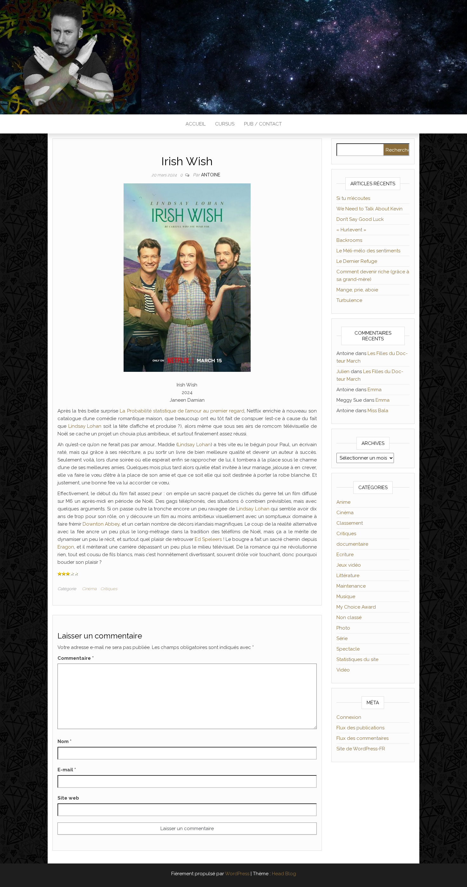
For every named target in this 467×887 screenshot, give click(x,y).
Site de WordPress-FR (360, 749)
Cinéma (89, 588)
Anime (343, 502)
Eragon (66, 547)
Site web (68, 798)
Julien (342, 371)
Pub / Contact (263, 124)
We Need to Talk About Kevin (369, 209)
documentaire (352, 544)
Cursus (224, 124)
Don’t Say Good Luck (360, 219)
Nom (64, 741)
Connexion (348, 717)
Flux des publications (360, 728)
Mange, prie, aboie (357, 290)
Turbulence (349, 300)
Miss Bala (378, 410)
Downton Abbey (101, 524)
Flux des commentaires (362, 738)
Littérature (347, 575)
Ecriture (345, 554)
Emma (375, 389)
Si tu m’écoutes (353, 198)
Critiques (108, 588)
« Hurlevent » (351, 230)
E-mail (67, 770)
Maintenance (351, 586)
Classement (349, 523)
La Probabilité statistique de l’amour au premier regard (182, 411)
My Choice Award (356, 607)
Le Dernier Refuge (356, 261)
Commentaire (76, 658)
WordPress (237, 874)
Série (342, 638)
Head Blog (284, 874)
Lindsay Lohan (85, 426)
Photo (343, 628)
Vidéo (343, 670)
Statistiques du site (357, 659)
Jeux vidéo (348, 565)
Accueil (196, 124)
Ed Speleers (208, 539)
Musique (345, 596)
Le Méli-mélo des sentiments (368, 251)
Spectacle (348, 649)
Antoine (210, 174)
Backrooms (349, 240)
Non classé (349, 617)
